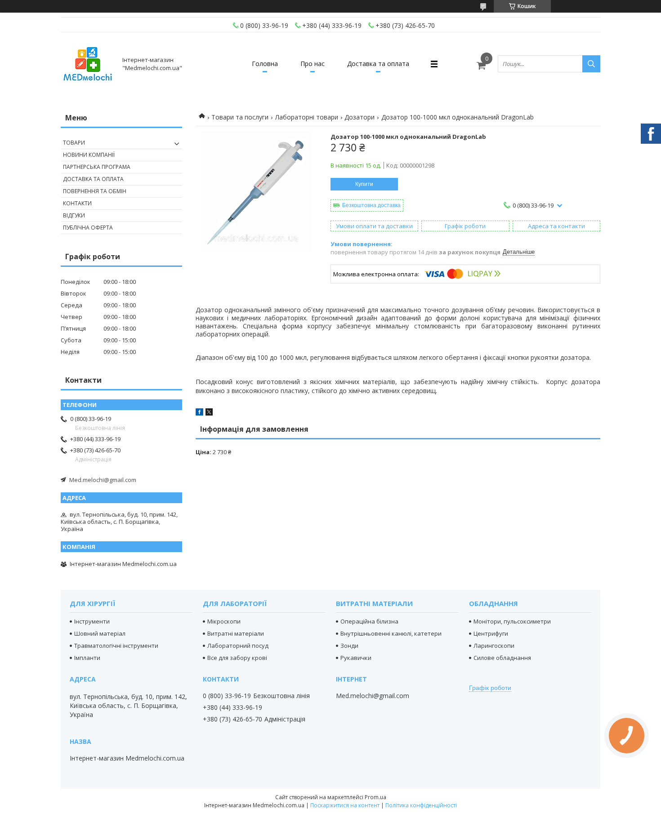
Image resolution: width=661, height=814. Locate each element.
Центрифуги (490, 633)
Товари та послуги (239, 117)
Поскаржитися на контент (345, 805)
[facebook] (199, 413)
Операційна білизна (369, 621)
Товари (74, 142)
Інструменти (92, 621)
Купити (364, 184)
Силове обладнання (502, 658)
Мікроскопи (224, 621)
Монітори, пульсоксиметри (512, 621)
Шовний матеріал (99, 633)
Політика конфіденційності (421, 805)
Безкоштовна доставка (371, 205)
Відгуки (74, 215)
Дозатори (359, 117)
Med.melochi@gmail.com (102, 479)
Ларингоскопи (493, 645)
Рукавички (355, 658)
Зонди (349, 645)
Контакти (77, 203)
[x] (209, 413)
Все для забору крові (237, 658)
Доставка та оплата (378, 63)
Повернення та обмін (94, 191)
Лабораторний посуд (237, 645)
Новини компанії (89, 155)
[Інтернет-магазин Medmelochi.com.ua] (88, 64)
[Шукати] (591, 63)
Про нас (312, 63)
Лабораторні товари (306, 117)
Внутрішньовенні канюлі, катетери (391, 633)
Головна (265, 63)
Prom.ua (375, 797)
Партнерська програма (96, 167)
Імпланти (87, 658)
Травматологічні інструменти (116, 645)
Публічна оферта (88, 227)
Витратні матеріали (235, 633)
